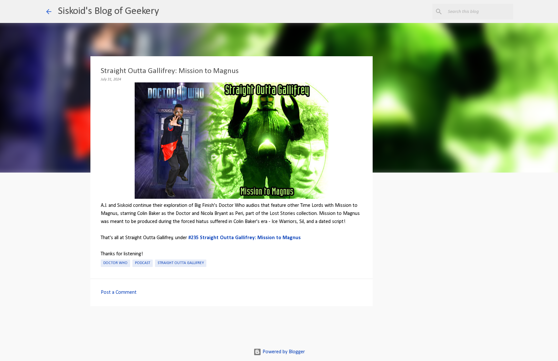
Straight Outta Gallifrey (181, 263)
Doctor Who (115, 263)
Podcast (142, 263)
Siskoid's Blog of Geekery (108, 11)
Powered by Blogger (283, 352)
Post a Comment (119, 292)
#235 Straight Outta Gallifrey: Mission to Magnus (244, 237)
